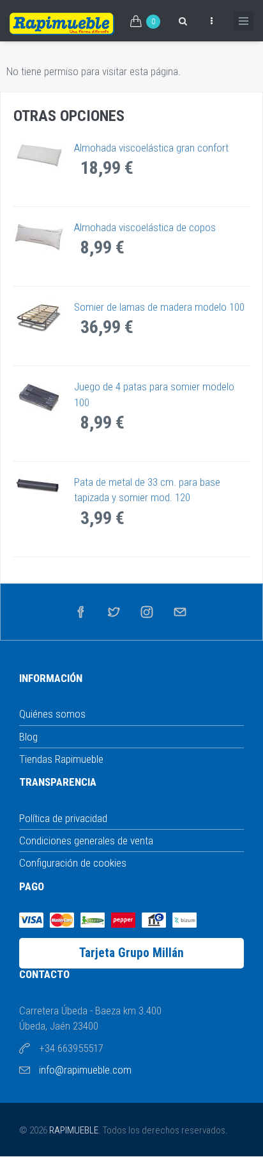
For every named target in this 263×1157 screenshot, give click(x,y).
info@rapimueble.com (85, 1069)
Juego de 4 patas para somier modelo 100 (154, 394)
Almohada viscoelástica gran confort (151, 147)
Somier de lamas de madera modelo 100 (159, 307)
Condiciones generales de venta (86, 840)
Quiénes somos (52, 713)
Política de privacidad (63, 818)
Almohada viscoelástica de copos (145, 227)
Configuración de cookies (72, 862)
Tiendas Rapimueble (61, 759)
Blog (28, 736)
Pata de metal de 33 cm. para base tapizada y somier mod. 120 (147, 490)
